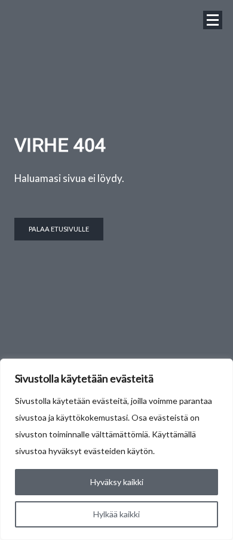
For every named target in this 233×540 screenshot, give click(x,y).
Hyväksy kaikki (116, 482)
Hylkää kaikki (116, 514)
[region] (116, 449)
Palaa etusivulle (59, 229)
